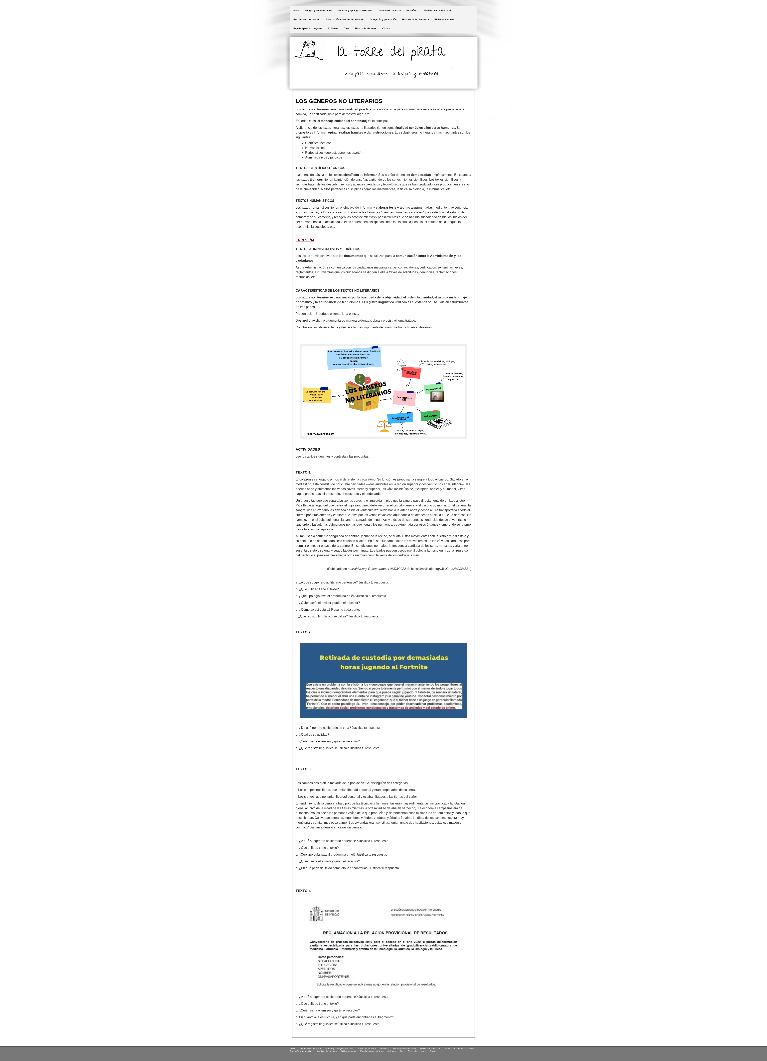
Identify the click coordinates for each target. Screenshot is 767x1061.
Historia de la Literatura (415, 19)
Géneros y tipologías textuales (355, 10)
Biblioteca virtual (444, 19)
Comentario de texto (389, 10)
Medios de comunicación (438, 10)
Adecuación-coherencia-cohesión (345, 19)
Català (386, 28)
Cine (346, 28)
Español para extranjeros (307, 28)
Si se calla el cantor (366, 28)
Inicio (296, 10)
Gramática (412, 10)
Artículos (333, 28)
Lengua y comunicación (318, 10)
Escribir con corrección (306, 19)
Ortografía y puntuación (383, 19)
